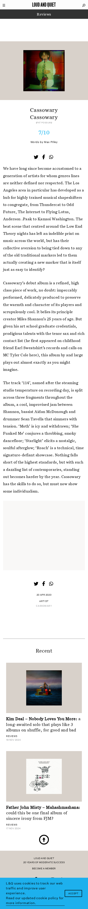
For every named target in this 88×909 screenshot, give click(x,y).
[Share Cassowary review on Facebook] (44, 157)
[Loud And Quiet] (44, 4)
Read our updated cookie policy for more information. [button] (35, 900)
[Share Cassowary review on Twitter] (36, 157)
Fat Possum (44, 122)
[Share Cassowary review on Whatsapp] (51, 157)
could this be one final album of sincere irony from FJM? (43, 812)
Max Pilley (51, 142)
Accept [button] (73, 893)
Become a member (44, 868)
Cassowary (44, 606)
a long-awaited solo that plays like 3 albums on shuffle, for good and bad (43, 724)
